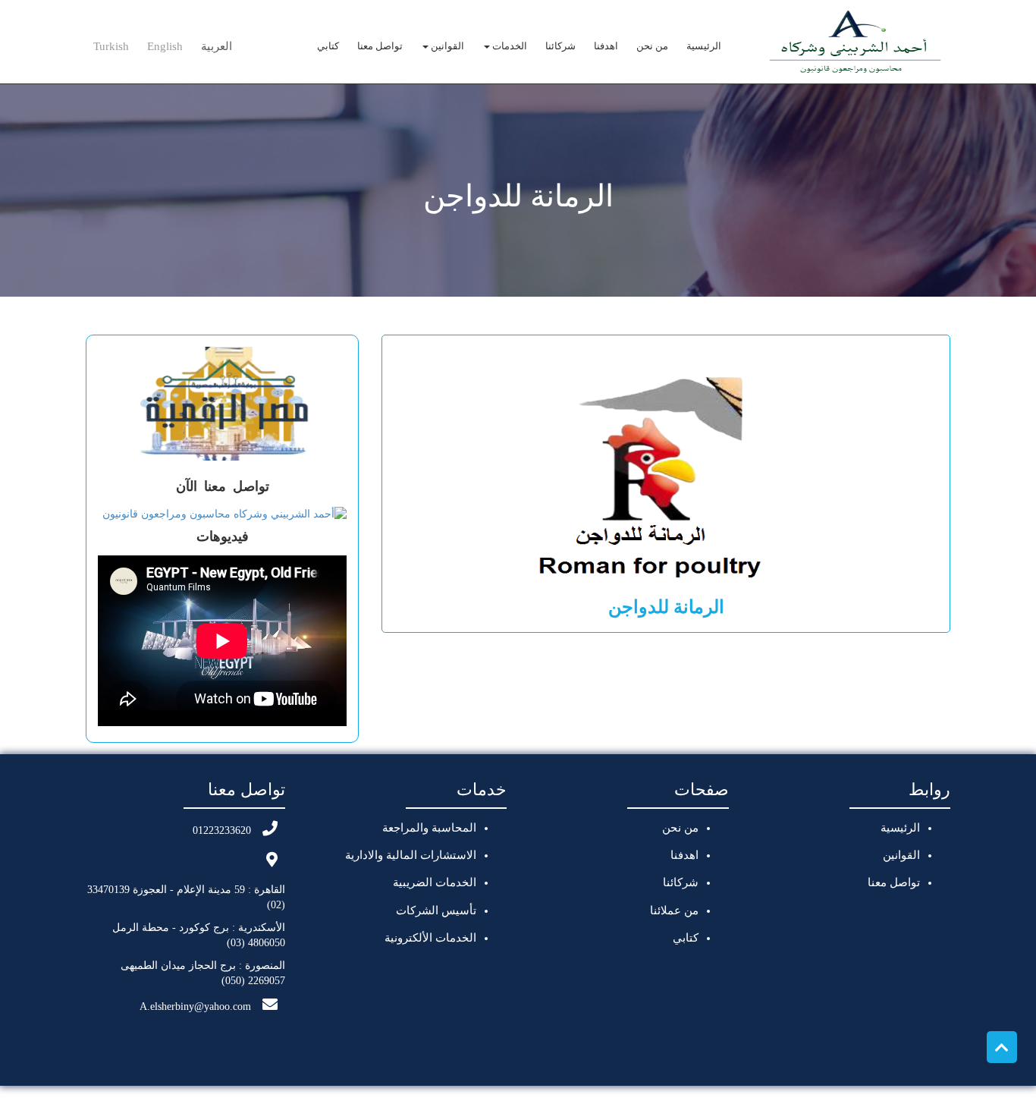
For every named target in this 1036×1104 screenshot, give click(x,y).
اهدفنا (606, 46)
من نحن (652, 46)
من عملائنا (674, 910)
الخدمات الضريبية (434, 882)
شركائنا (560, 46)
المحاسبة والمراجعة (429, 828)
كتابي (328, 46)
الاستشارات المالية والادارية (410, 855)
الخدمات (508, 46)
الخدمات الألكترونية (430, 938)
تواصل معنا (380, 46)
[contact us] (224, 513)
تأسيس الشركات (436, 910)
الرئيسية (703, 46)
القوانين (446, 46)
